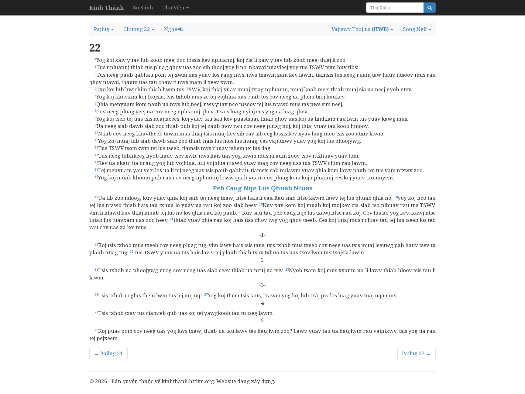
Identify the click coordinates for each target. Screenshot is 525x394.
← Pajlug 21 (108, 353)
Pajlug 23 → (416, 353)
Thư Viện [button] (174, 7)
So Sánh (143, 7)
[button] (103, 29)
